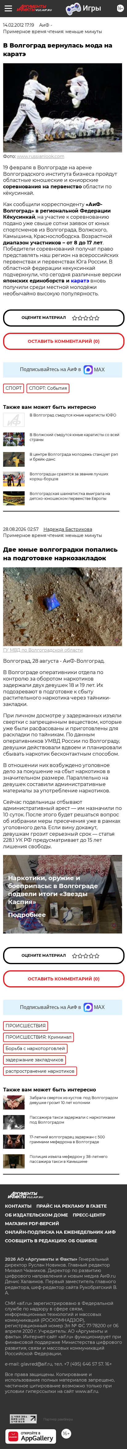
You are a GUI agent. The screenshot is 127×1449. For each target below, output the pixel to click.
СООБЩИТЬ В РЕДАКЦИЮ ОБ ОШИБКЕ (51, 1241)
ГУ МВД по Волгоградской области (43, 650)
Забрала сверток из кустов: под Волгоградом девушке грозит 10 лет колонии (74, 1100)
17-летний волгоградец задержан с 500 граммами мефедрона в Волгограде (67, 1139)
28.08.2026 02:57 (21, 529)
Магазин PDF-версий (32, 1223)
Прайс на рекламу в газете (71, 1206)
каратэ (80, 281)
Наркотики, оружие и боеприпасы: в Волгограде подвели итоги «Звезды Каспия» (53, 890)
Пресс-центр (89, 1215)
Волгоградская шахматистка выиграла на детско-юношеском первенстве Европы (70, 496)
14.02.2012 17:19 (18, 25)
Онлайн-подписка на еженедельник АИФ (60, 1232)
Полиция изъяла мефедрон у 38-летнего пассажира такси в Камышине (69, 1159)
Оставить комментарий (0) (64, 341)
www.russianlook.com (40, 156)
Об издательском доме (36, 1215)
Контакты (18, 1206)
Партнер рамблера (58, 1419)
